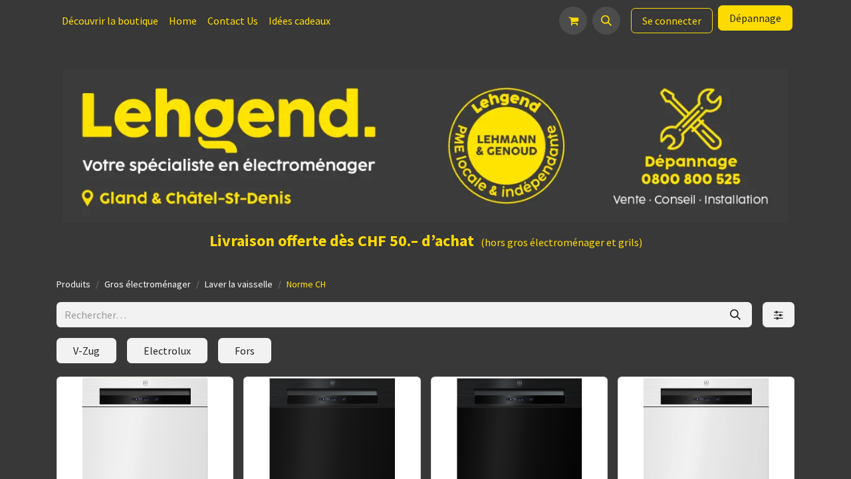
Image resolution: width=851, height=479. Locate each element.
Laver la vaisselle (239, 284)
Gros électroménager (147, 284)
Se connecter (671, 20)
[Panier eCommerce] (573, 21)
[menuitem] (110, 20)
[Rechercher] (735, 314)
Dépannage (755, 18)
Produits (73, 284)
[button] (606, 21)
